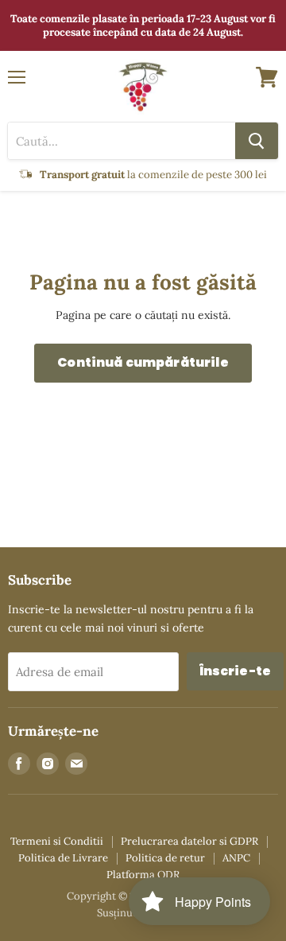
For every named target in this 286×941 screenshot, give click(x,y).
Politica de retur (165, 858)
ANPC (236, 858)
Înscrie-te (235, 671)
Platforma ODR (143, 874)
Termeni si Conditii (56, 841)
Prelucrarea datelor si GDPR (189, 841)
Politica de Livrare (63, 858)
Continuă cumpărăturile (143, 362)
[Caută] (256, 140)
